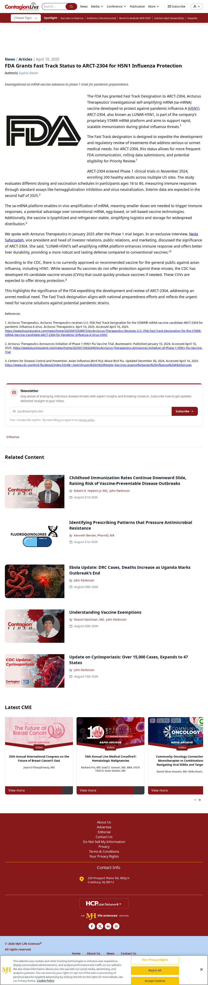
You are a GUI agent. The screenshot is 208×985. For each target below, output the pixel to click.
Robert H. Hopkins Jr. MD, (91, 491)
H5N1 (193, 108)
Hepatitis (192, 18)
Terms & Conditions (104, 851)
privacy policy (86, 420)
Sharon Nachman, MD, (89, 619)
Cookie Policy (45, 981)
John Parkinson (119, 491)
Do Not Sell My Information (104, 841)
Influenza (12, 437)
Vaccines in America (72, 18)
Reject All (154, 970)
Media (95, 6)
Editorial (104, 832)
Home (76, 953)
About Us (104, 822)
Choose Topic (23, 18)
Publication (137, 6)
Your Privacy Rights (104, 856)
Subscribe (182, 411)
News (84, 6)
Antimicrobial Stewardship (169, 18)
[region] (104, 970)
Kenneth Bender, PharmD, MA (94, 535)
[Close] (201, 969)
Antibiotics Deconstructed (101, 18)
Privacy (104, 846)
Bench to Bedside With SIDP (135, 18)
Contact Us (104, 837)
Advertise (104, 827)
